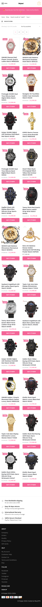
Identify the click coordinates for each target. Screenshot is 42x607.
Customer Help (7, 554)
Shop (7, 17)
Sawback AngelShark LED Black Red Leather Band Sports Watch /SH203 (31, 323)
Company (5, 533)
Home (3, 17)
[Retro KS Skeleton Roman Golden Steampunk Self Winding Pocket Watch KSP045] (31, 234)
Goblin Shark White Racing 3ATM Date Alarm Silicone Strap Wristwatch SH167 (10, 475)
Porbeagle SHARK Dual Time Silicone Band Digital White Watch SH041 (10, 97)
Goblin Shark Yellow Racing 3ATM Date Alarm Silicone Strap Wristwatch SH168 (31, 362)
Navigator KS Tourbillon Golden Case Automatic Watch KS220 (31, 96)
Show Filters (8, 21)
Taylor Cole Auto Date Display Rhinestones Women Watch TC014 (30, 286)
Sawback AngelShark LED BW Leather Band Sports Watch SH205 (10, 286)
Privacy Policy (6, 541)
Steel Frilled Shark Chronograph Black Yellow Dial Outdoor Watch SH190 (29, 172)
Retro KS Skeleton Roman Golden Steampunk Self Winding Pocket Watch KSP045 (31, 249)
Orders (4, 535)
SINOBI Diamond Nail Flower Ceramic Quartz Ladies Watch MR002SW (10, 59)
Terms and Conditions (9, 560)
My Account (6, 552)
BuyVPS (37, 601)
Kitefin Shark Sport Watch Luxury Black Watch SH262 (30, 474)
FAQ (3, 563)
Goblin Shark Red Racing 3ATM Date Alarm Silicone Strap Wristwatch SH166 (31, 437)
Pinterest (5, 579)
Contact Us (5, 557)
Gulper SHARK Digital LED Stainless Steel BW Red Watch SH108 (10, 361)
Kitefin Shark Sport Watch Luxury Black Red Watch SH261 (31, 399)
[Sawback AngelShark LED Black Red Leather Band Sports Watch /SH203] (31, 309)
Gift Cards (5, 544)
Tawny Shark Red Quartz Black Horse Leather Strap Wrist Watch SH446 (31, 210)
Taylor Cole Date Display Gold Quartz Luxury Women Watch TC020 (10, 436)
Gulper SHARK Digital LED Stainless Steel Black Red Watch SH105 (10, 134)
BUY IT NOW (10, 68)
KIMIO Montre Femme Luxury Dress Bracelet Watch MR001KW (30, 134)
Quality (4, 538)
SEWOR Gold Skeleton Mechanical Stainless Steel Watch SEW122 (30, 59)
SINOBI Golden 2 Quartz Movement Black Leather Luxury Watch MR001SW (10, 399)
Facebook (5, 571)
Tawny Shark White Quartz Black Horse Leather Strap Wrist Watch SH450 (8, 324)
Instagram (5, 576)
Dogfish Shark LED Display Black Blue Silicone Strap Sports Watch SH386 (9, 210)
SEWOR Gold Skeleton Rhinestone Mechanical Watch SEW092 (10, 248)
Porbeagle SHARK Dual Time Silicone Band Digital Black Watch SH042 (10, 172)
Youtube (4, 582)
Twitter (4, 573)
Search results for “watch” (18, 17)
